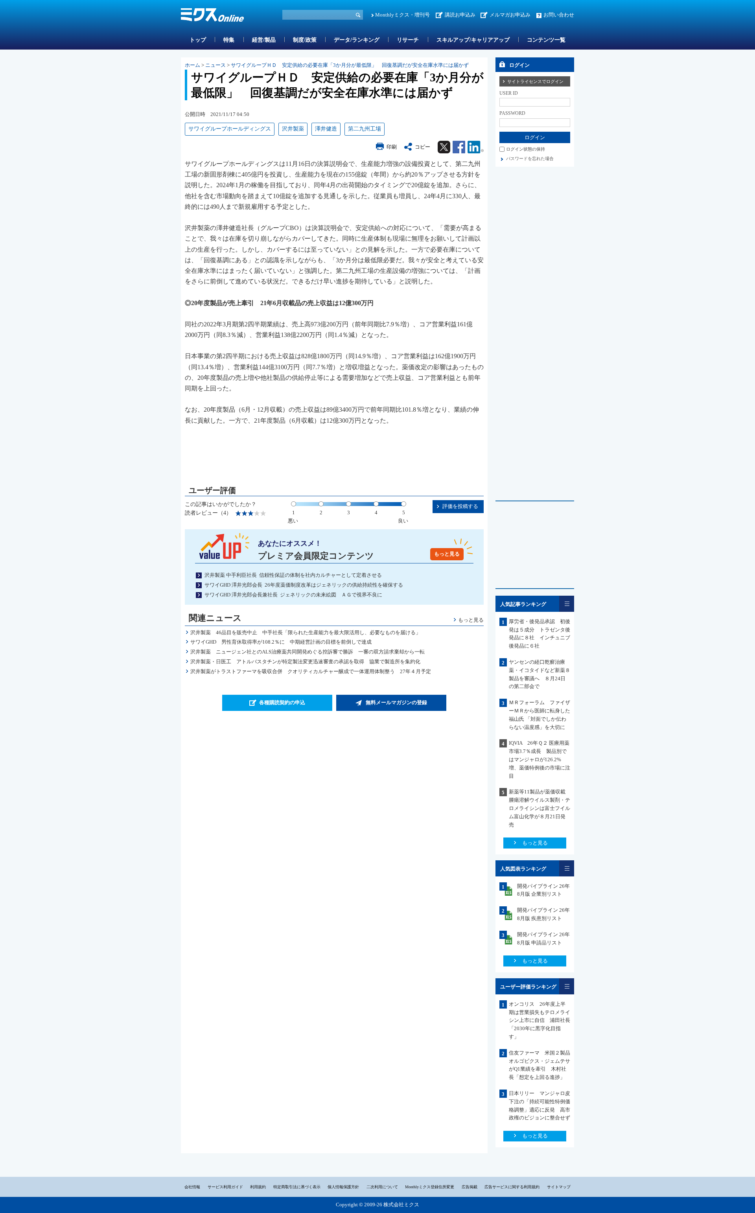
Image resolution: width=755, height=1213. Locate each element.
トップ (198, 40)
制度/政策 (305, 40)
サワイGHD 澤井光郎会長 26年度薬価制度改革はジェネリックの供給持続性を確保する (303, 585)
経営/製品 (264, 40)
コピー (422, 147)
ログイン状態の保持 (525, 149)
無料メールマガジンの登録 (396, 702)
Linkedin (476, 147)
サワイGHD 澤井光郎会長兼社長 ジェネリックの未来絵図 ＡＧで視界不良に (293, 595)
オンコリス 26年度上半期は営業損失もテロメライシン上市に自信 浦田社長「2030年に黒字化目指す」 (539, 1020)
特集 (228, 40)
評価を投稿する (460, 506)
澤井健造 (326, 129)
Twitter (444, 147)
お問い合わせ (558, 15)
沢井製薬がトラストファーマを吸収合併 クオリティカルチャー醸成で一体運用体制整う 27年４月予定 (310, 671)
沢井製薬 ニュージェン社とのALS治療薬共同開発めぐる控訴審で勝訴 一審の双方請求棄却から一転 (307, 652)
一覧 (566, 604)
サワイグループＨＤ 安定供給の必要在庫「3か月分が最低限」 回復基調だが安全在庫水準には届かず (350, 65)
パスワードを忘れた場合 (530, 158)
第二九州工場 (364, 129)
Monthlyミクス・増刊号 (402, 15)
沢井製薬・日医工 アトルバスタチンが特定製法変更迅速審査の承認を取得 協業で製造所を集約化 (305, 661)
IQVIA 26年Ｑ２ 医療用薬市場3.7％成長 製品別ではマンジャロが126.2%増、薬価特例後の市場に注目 (539, 759)
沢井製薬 (293, 129)
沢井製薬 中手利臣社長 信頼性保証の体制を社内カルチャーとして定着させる (293, 575)
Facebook (459, 147)
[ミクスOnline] (212, 16)
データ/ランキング (356, 40)
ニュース (215, 65)
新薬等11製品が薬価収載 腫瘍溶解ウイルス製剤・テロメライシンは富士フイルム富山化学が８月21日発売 (540, 808)
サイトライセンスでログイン (535, 81)
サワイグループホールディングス (229, 129)
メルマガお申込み (510, 15)
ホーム (192, 65)
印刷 (392, 147)
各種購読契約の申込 (282, 702)
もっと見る (447, 554)
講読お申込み (460, 15)
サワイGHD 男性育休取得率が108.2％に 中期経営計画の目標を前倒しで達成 (281, 642)
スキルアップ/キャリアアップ (473, 40)
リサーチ (408, 40)
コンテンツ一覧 (546, 40)
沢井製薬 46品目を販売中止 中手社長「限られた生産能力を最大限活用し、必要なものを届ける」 (305, 632)
